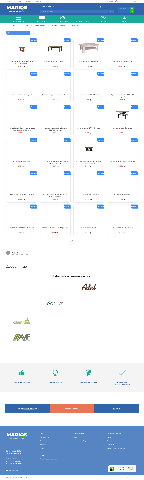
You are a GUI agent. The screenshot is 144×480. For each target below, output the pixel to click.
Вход (135, 1)
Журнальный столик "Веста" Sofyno (22, 194)
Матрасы (103, 21)
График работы (106, 7)
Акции (42, 448)
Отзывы (42, 455)
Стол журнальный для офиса (89, 194)
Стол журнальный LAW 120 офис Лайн (55, 228)
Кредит (9, 1)
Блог (41, 434)
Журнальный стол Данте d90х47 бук (21, 228)
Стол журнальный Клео (122, 194)
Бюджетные (105, 33)
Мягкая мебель (42, 21)
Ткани (75, 437)
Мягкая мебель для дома (27, 408)
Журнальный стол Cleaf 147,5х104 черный (122, 96)
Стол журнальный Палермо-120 (55, 61)
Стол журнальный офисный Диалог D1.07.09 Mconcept (22, 62)
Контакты (38, 1)
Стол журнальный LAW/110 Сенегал (89, 128)
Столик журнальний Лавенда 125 (21, 95)
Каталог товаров (18, 21)
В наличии (47, 33)
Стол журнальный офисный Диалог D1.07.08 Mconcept (55, 129)
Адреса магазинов (90, 7)
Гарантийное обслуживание (82, 441)
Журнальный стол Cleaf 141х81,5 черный (89, 96)
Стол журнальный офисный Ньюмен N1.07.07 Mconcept (55, 162)
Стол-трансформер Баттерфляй (122, 128)
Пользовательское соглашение (117, 452)
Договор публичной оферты (116, 448)
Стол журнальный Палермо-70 (122, 228)
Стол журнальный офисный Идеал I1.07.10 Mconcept (55, 195)
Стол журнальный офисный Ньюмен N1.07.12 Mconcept (88, 162)
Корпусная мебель (82, 21)
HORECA (124, 21)
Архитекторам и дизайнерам (49, 459)
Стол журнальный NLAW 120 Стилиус (122, 161)
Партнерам (110, 444)
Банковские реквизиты (114, 434)
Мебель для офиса (62, 21)
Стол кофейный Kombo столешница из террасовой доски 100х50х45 (22, 129)
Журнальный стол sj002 (89, 228)
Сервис (42, 441)
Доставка (18, 1)
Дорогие (124, 33)
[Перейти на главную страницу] (16, 8)
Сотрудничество (78, 434)
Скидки (86, 33)
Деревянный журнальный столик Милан (55, 95)
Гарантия (28, 1)
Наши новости (44, 437)
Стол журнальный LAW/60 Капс (122, 61)
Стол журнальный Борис (21, 161)
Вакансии (43, 444)
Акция (66, 33)
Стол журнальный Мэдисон (88, 61)
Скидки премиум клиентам (48, 452)
